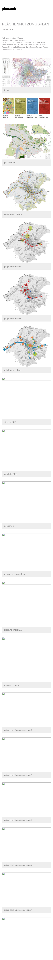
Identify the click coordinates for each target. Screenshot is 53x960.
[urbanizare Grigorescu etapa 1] (26, 934)
